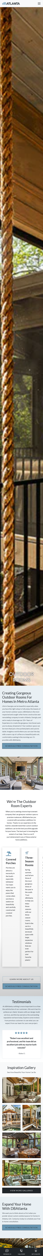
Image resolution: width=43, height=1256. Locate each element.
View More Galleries (21, 1190)
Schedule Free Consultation (21, 746)
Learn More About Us (21, 979)
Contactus (16, 1219)
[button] (38, 3)
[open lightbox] (21, 1090)
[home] (11, 3)
